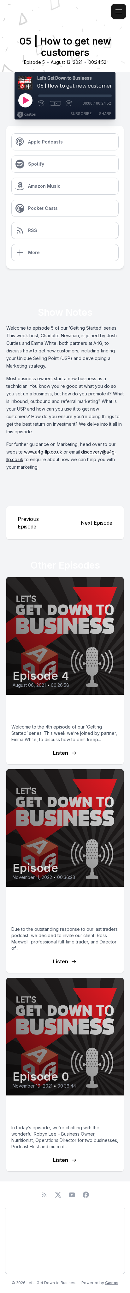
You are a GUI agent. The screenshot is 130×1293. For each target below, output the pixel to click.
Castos (111, 1282)
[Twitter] (58, 1194)
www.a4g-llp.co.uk (43, 451)
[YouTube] (72, 1194)
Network (20, 1265)
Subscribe (81, 113)
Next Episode (96, 523)
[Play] (25, 100)
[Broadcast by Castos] (26, 115)
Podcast (20, 1215)
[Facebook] (86, 1194)
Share (105, 113)
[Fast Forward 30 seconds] (69, 103)
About (18, 1232)
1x (55, 103)
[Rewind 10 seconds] (41, 103)
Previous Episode (28, 523)
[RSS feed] (44, 1194)
